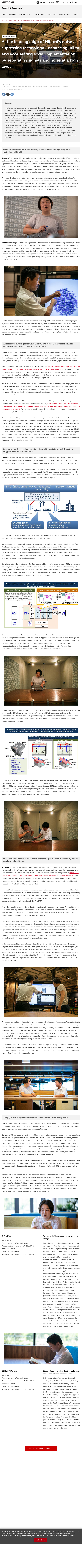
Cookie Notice (40, 1540)
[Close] (78, 1531)
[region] (41, 1536)
